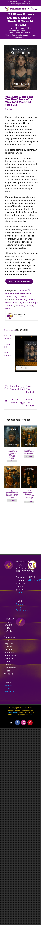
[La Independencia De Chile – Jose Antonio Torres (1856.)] (12, 467)
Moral (8, 308)
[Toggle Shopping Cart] (28, 9)
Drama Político (25, 290)
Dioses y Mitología (14, 302)
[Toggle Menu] (36, 9)
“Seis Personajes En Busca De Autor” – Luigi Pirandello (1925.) (29, 495)
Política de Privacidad (9, 688)
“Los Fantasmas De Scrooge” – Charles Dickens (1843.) (12, 454)
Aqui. (20, 592)
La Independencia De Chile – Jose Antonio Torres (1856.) (12, 494)
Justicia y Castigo (24, 305)
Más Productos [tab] (8, 354)
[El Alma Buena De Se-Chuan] (20, 67)
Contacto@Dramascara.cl (20, 4)
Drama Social (12, 293)
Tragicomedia (19, 296)
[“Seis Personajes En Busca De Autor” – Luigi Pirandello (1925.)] (29, 467)
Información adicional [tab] (8, 337)
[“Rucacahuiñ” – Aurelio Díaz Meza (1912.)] (29, 427)
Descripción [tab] (8, 330)
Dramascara (12, 712)
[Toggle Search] (32, 8)
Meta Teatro (26, 293)
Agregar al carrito (19, 281)
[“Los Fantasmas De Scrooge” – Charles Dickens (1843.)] (12, 427)
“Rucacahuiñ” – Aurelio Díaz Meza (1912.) (29, 451)
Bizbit (31, 715)
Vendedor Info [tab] (8, 345)
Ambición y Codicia (25, 299)
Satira (8, 296)
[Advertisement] (20, 527)
